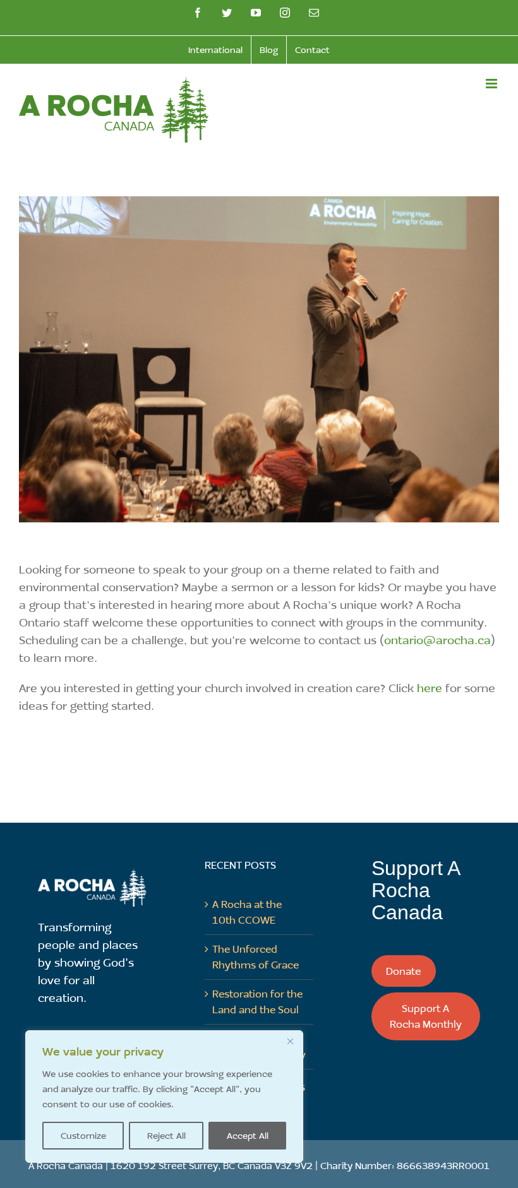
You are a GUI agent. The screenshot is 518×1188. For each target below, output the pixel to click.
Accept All (247, 1135)
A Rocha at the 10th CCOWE (247, 911)
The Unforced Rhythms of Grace (255, 956)
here (429, 687)
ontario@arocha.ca (437, 639)
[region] (164, 1096)
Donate (403, 970)
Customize (83, 1135)
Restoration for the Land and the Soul (257, 1001)
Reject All (166, 1135)
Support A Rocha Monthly (426, 1015)
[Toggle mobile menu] (492, 83)
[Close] (290, 1041)
